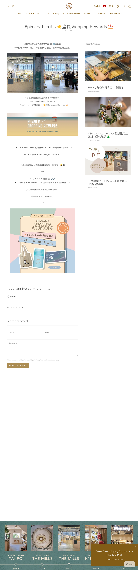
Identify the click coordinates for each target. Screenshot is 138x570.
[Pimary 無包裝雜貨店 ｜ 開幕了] (108, 66)
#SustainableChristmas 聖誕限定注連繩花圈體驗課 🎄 (108, 135)
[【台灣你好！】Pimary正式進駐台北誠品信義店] (108, 160)
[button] (19, 13)
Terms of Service (50, 360)
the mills (43, 288)
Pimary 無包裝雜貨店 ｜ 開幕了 (106, 87)
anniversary (25, 288)
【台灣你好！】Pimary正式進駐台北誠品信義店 (107, 182)
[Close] (135, 546)
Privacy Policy (40, 360)
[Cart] (130, 6)
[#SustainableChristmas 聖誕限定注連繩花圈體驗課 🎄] (108, 112)
